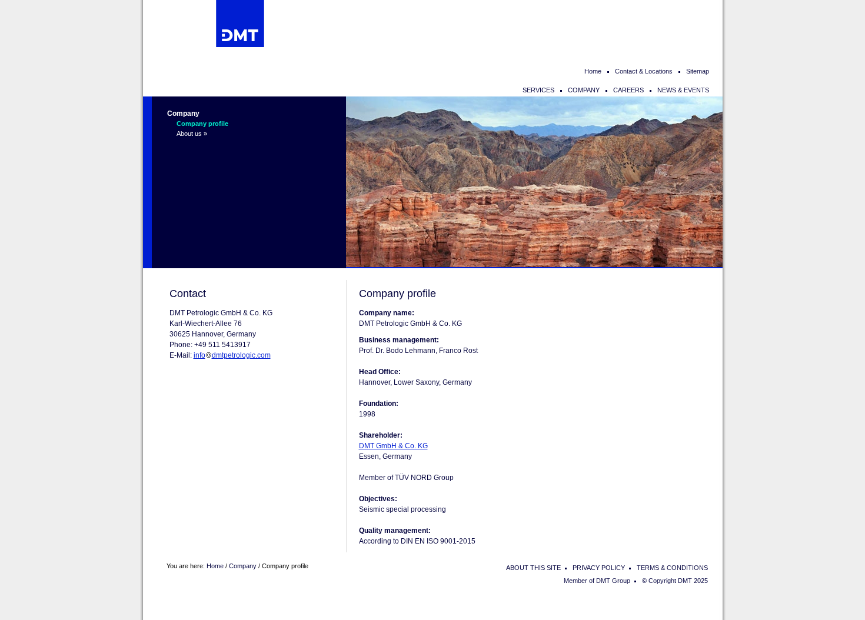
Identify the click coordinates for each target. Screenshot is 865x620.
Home (592, 71)
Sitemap (697, 71)
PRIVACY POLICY (599, 567)
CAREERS (628, 90)
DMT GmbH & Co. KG (393, 446)
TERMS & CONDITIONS (672, 567)
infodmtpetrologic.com (232, 355)
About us (189, 133)
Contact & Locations (644, 71)
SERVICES (538, 90)
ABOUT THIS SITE (533, 567)
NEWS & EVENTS (683, 90)
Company (183, 113)
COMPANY (584, 90)
